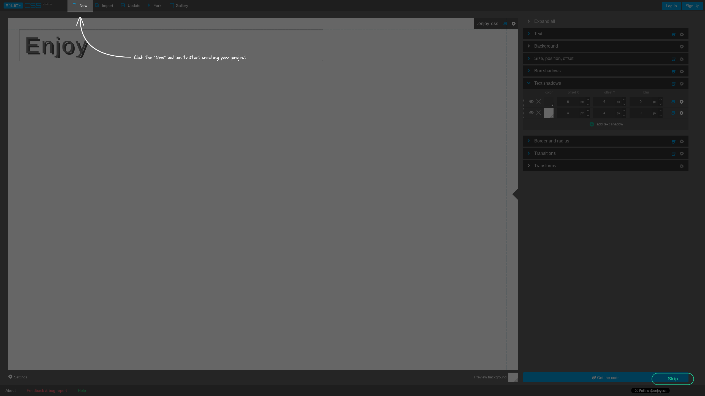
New (83, 5)
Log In (671, 6)
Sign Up (692, 6)
